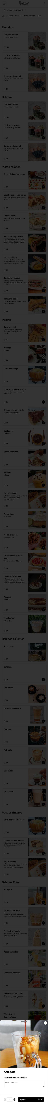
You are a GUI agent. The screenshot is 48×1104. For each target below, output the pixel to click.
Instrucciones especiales (15, 1077)
